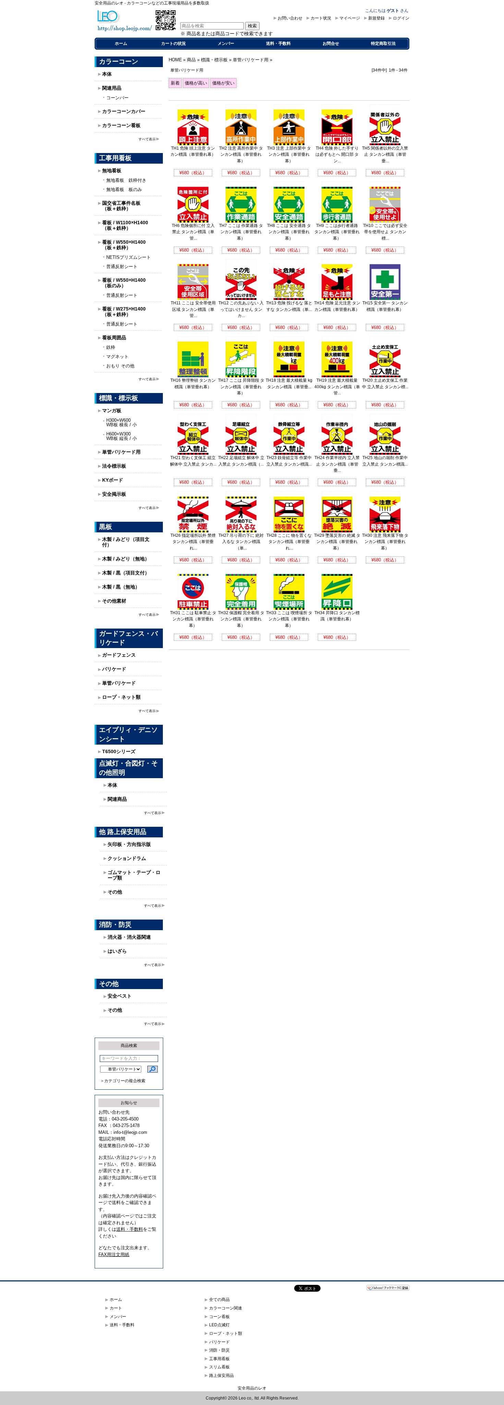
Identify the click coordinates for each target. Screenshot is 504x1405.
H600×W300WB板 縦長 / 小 (121, 436)
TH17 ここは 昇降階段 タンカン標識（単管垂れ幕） (241, 386)
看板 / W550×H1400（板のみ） (124, 282)
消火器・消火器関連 (129, 937)
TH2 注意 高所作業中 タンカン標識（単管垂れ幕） (241, 154)
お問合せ (331, 43)
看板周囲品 (114, 337)
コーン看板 (219, 1316)
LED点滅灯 (219, 1324)
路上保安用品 (221, 1375)
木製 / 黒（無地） (121, 587)
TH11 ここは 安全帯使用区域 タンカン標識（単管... (193, 309)
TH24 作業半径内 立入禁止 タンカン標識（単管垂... (337, 464)
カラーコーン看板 (121, 125)
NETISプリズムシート (128, 257)
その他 (115, 892)
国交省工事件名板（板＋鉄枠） (121, 205)
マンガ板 (111, 410)
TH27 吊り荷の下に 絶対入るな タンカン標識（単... (241, 541)
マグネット (117, 356)
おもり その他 (120, 366)
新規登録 (376, 18)
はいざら (117, 951)
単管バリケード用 (121, 452)
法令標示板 (114, 466)
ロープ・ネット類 (121, 697)
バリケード (114, 669)
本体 (107, 74)
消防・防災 (219, 1350)
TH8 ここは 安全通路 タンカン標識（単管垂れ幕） (289, 232)
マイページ (349, 18)
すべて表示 (147, 139)
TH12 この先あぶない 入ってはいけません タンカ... (241, 309)
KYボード (112, 480)
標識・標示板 (214, 59)
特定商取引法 (383, 43)
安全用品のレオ (252, 1388)
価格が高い (196, 83)
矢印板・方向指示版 (129, 844)
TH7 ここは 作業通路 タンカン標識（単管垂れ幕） (241, 232)
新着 (175, 83)
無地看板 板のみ (124, 189)
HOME (175, 59)
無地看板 (111, 170)
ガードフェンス (119, 655)
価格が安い (223, 83)
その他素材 (114, 601)
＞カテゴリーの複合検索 (122, 1080)
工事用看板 (219, 1358)
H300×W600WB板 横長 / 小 (121, 422)
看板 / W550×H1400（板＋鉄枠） (124, 244)
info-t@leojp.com (130, 1132)
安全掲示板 (114, 494)
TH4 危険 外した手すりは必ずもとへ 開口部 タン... (337, 154)
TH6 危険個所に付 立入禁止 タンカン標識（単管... (193, 232)
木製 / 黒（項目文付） (125, 572)
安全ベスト (120, 996)
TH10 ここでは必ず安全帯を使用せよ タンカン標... (385, 232)
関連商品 (117, 799)
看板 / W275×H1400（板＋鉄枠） (124, 311)
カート (116, 1308)
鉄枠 (110, 347)
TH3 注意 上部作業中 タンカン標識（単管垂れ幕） (289, 154)
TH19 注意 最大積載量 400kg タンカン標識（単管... (337, 386)
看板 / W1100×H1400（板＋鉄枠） (125, 225)
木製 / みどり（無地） (125, 558)
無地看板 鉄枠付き (126, 180)
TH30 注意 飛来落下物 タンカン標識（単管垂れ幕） (385, 541)
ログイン (401, 18)
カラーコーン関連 (225, 1308)
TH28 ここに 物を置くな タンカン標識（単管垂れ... (289, 541)
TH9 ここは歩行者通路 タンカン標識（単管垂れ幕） (337, 232)
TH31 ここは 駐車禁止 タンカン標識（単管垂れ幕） (193, 619)
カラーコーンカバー (123, 111)
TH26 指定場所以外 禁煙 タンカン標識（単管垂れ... (193, 541)
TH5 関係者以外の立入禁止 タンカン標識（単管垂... (385, 154)
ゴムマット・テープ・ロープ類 (134, 875)
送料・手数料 (278, 43)
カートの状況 (173, 43)
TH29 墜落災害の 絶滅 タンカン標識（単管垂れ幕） (337, 541)
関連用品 (111, 88)
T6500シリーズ (118, 751)
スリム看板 (219, 1367)
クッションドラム (127, 858)
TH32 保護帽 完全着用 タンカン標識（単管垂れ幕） (241, 619)
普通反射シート (121, 266)
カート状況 (321, 18)
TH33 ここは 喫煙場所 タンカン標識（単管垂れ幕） (289, 619)
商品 (191, 59)
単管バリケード (119, 683)
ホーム (121, 43)
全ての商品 (219, 1299)
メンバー (226, 43)
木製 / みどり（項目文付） (125, 541)
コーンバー (117, 98)
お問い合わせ (290, 18)
